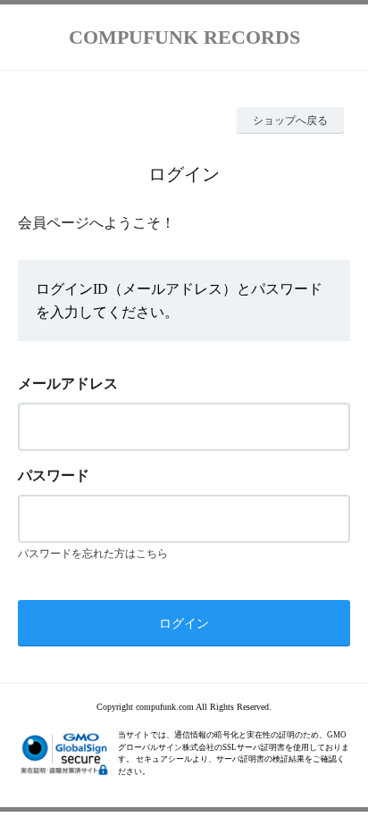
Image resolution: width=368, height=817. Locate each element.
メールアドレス (68, 383)
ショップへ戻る (290, 120)
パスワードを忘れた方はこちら (93, 553)
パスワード (53, 475)
